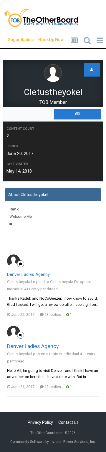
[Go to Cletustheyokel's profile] (13, 260)
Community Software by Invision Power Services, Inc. (53, 442)
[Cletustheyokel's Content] (77, 114)
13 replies (52, 314)
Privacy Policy (40, 422)
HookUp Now (44, 39)
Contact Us (68, 422)
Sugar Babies (14, 39)
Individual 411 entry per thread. (33, 289)
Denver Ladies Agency (28, 274)
